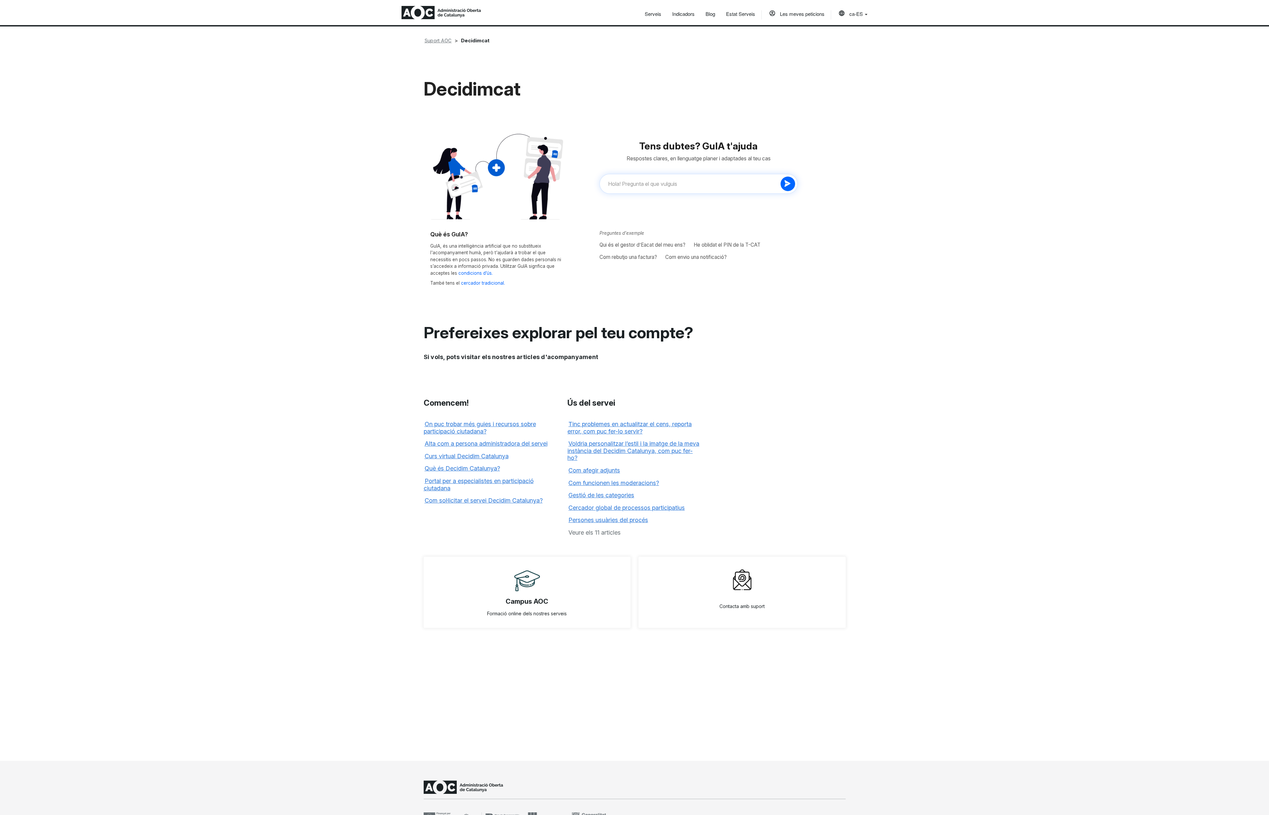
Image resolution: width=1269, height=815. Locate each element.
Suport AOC (438, 40)
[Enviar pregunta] (788, 184)
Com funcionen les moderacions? (613, 482)
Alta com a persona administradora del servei (486, 443)
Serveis (653, 13)
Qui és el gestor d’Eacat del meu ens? (642, 245)
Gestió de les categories (601, 495)
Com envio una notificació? (696, 257)
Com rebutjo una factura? (628, 257)
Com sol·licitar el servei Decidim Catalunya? (484, 500)
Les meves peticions (802, 13)
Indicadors (683, 13)
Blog (710, 13)
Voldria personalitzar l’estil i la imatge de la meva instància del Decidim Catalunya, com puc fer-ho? (633, 450)
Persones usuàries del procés (608, 519)
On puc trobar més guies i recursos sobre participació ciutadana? (480, 428)
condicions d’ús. (475, 273)
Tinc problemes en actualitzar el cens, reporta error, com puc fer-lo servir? (629, 428)
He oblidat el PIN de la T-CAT (727, 245)
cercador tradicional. (483, 283)
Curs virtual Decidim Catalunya (467, 456)
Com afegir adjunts (594, 470)
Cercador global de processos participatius (626, 507)
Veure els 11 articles (594, 532)
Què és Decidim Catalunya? (462, 468)
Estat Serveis (740, 13)
